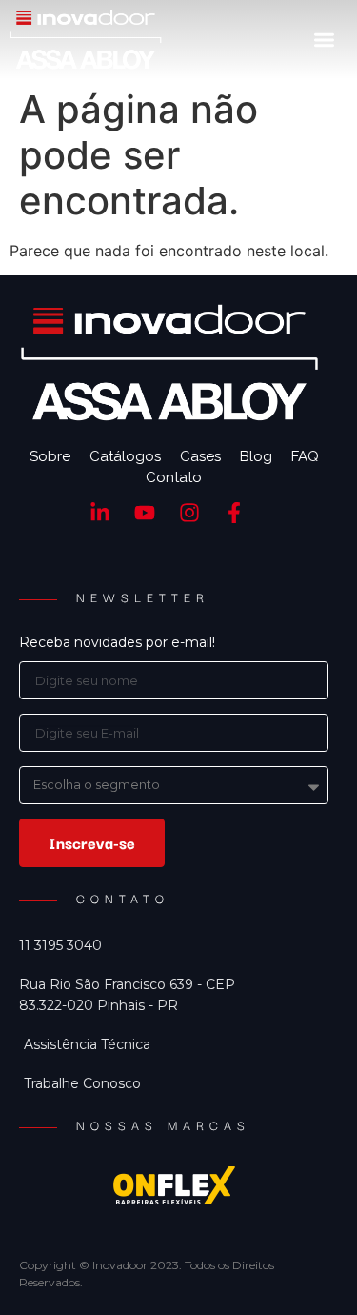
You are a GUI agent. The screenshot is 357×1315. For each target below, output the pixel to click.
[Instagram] (190, 513)
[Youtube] (145, 513)
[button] (324, 39)
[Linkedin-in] (100, 513)
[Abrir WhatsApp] (309, 1267)
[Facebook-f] (233, 513)
